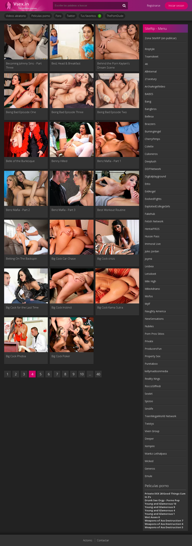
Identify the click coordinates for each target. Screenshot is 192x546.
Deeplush (150, 161)
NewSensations (154, 318)
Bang (148, 101)
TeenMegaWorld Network (160, 416)
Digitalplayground (155, 176)
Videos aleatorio (16, 16)
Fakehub (150, 214)
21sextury (151, 79)
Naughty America (155, 311)
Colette (149, 146)
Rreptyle (150, 49)
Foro (58, 16)
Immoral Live (153, 244)
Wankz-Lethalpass (156, 453)
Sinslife (149, 408)
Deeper (149, 438)
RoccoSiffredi (153, 386)
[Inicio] (26, 5)
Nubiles (149, 326)
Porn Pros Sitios (154, 333)
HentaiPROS (152, 229)
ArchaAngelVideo (155, 86)
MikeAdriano (152, 289)
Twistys (149, 423)
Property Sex (152, 356)
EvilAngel (150, 191)
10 (82, 374)
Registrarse (153, 5)
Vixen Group (152, 431)
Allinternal (151, 71)
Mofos (149, 296)
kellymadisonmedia (156, 371)
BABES (149, 94)
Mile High (150, 281)
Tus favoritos (90, 16)
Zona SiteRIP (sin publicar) (160, 38)
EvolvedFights (153, 199)
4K (146, 64)
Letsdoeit (150, 274)
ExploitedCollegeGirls (157, 206)
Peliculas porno (41, 16)
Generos (150, 468)
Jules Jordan (152, 251)
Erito (147, 184)
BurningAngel (153, 131)
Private (149, 341)
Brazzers (150, 124)
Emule (148, 476)
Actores (87, 540)
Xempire (150, 446)
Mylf (147, 303)
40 (98, 374)
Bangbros (151, 109)
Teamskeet (151, 56)
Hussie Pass (152, 236)
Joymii (148, 259)
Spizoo (149, 401)
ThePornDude (115, 16)
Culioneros (151, 154)
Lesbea (149, 266)
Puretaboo (151, 363)
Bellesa (149, 116)
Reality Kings (152, 378)
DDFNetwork (153, 169)
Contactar (103, 540)
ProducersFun (153, 348)
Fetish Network (154, 221)
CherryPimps (152, 139)
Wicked (149, 461)
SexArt (149, 393)
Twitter (71, 16)
